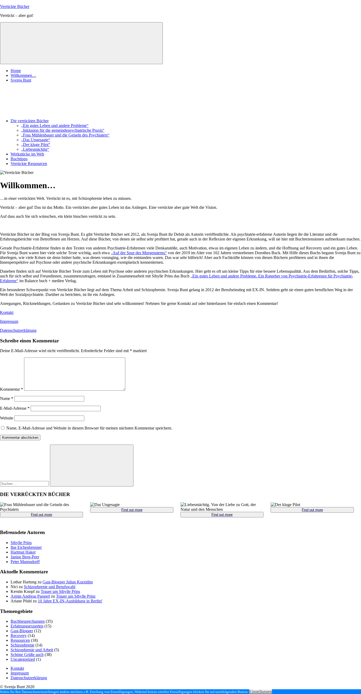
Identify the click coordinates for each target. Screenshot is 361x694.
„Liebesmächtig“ (35, 149)
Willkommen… (23, 75)
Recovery (19, 635)
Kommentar (11, 389)
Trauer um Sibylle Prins (60, 591)
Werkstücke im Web (27, 154)
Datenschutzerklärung (18, 330)
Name (6, 398)
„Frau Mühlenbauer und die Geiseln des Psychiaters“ (65, 135)
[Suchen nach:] (25, 483)
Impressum (9, 321)
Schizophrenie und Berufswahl (49, 586)
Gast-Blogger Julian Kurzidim (68, 582)
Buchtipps (19, 159)
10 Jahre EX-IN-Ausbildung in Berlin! (70, 601)
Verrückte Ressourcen (29, 163)
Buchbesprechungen (28, 621)
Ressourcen (20, 640)
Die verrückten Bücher (30, 121)
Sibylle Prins (21, 542)
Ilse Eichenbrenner (26, 547)
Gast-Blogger (22, 631)
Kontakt (6, 312)
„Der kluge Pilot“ (35, 144)
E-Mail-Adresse (15, 408)
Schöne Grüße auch (27, 654)
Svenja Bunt (21, 80)
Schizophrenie (22, 645)
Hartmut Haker (23, 552)
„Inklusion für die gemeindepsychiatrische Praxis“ (62, 130)
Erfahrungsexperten (27, 626)
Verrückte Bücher (14, 6)
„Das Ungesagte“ (35, 140)
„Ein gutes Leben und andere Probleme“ (55, 125)
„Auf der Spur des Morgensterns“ (139, 253)
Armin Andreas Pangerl (30, 596)
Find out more (41, 515)
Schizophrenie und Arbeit (32, 650)
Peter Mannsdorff (25, 561)
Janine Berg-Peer (25, 557)
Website (6, 418)
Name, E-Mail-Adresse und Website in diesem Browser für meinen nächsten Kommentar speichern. (89, 428)
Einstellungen (260, 691)
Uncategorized (23, 659)
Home (16, 70)
